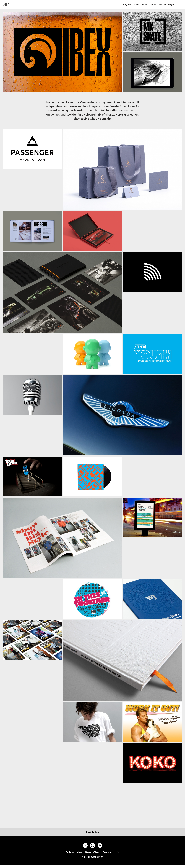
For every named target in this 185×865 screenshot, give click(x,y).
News (144, 4)
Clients (152, 4)
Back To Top (92, 832)
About (136, 4)
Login (171, 4)
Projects (127, 4)
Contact (162, 4)
